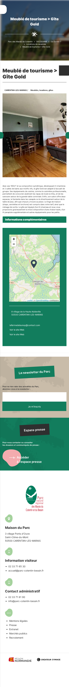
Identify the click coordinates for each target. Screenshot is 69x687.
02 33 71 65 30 (16, 566)
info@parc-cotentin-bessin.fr (24, 601)
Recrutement (16, 637)
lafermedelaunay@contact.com (25, 325)
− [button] (14, 244)
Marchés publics (18, 633)
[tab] (34, 219)
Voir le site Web (17, 329)
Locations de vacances (36, 44)
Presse (13, 625)
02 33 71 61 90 (16, 597)
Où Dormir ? (56, 41)
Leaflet (29, 300)
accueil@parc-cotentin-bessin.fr (26, 570)
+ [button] (14, 239)
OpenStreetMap (42, 300)
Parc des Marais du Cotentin (20, 41)
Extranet (13, 629)
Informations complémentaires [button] (25, 219)
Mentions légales (18, 620)
